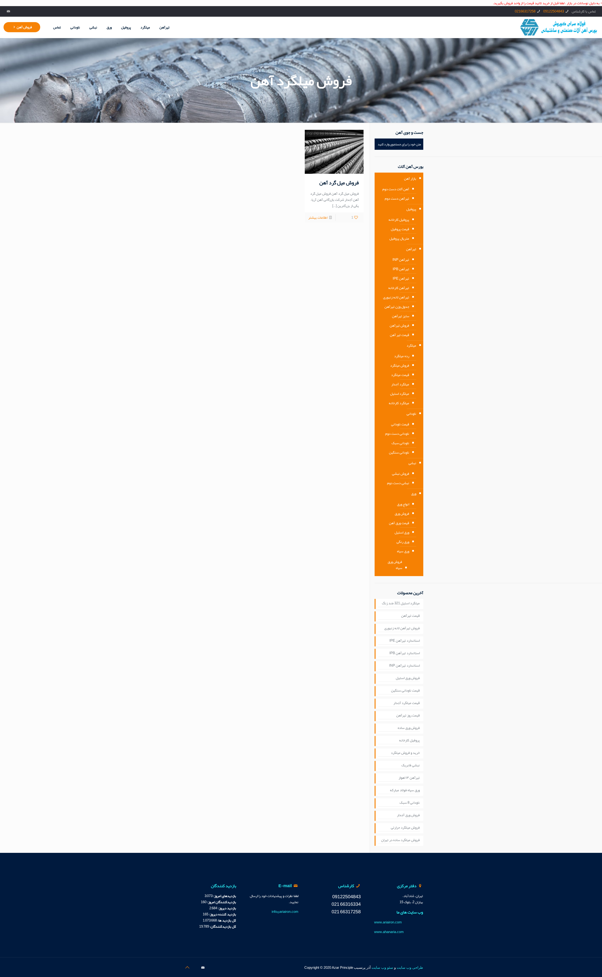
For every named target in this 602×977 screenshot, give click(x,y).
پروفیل (411, 209)
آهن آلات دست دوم (395, 189)
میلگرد (411, 345)
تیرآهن (411, 249)
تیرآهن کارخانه (398, 287)
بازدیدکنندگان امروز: (221, 902)
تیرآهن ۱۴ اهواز (409, 778)
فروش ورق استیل (408, 678)
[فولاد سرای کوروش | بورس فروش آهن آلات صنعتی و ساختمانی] (558, 27)
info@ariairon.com (285, 911)
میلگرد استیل (399, 393)
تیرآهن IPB (401, 269)
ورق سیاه (403, 551)
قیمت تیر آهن (399, 334)
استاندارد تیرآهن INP (404, 665)
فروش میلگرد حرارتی (405, 827)
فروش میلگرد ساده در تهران (400, 840)
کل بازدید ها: (226, 920)
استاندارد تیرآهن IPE (404, 640)
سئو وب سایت (382, 967)
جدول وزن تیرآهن (396, 306)
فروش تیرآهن (399, 325)
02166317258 (525, 11)
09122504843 (553, 11)
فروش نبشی (400, 473)
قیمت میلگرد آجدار (406, 703)
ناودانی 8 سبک (410, 802)
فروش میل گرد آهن (339, 183)
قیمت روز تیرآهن (408, 715)
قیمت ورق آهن (399, 522)
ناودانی (411, 413)
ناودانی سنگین (399, 452)
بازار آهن (410, 178)
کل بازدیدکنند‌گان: (222, 926)
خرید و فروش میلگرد (405, 753)
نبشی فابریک (410, 765)
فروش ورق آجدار (408, 815)
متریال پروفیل (399, 238)
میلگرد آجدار (400, 384)
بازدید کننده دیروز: (222, 914)
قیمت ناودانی (400, 424)
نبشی (412, 463)
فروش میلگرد (399, 365)
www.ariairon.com (388, 922)
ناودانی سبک (400, 443)
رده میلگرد (401, 356)
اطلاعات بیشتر (317, 217)
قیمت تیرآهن (410, 616)
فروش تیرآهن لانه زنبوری (402, 628)
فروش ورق (402, 513)
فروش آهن (24, 27)
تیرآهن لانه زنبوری (396, 297)
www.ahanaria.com (389, 931)
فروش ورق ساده (409, 728)
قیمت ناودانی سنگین (405, 690)
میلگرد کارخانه (399, 403)
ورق (413, 493)
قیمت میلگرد (400, 374)
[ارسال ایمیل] (8, 11)
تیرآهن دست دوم (397, 198)
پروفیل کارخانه (398, 219)
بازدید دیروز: (226, 908)
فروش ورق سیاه (395, 564)
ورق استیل (402, 532)
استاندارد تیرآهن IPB (404, 653)
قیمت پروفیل (400, 229)
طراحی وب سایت (410, 967)
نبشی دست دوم (398, 483)
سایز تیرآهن (400, 316)
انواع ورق (403, 504)
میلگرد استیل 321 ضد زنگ (401, 603)
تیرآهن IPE (401, 278)
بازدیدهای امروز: (224, 895)
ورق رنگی (402, 541)
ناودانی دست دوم (397, 433)
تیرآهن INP (400, 259)
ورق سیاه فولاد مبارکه (405, 790)
